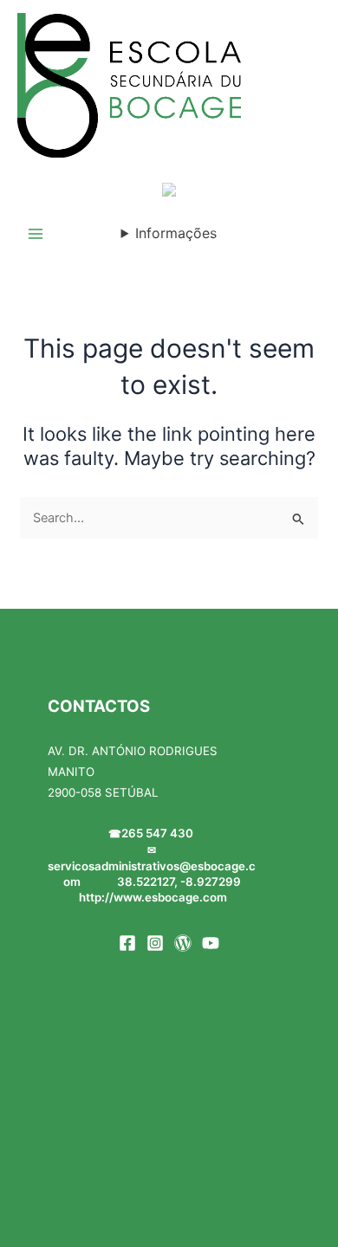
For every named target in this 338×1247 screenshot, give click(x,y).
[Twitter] (183, 943)
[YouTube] (210, 943)
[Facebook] (127, 943)
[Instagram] (155, 943)
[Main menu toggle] (35, 234)
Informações (176, 233)
